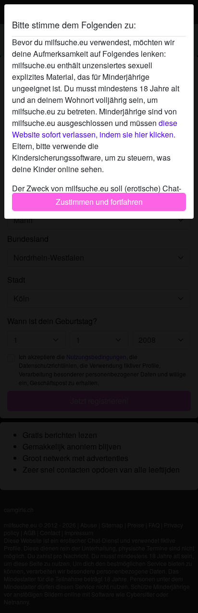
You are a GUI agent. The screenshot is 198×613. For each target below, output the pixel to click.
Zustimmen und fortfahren (99, 201)
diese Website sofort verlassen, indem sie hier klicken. (94, 128)
